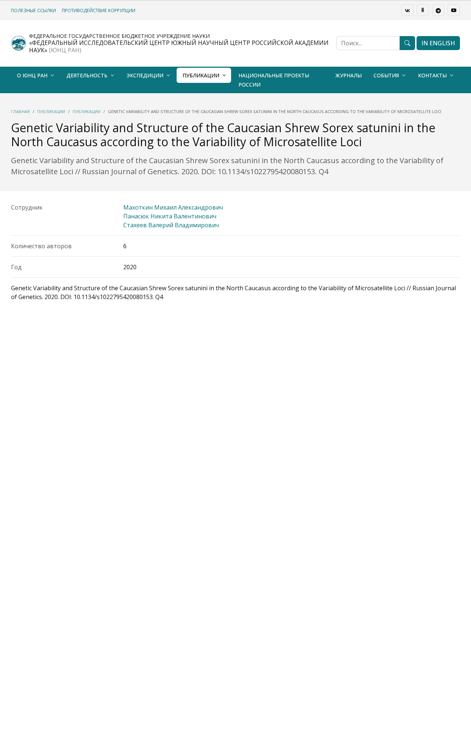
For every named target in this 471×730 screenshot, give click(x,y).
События (386, 75)
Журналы (348, 75)
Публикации (201, 75)
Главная (20, 111)
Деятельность (87, 75)
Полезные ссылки (33, 10)
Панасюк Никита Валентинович (169, 216)
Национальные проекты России (273, 80)
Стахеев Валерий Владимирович (171, 225)
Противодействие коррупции (98, 10)
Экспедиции (145, 75)
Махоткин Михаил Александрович (173, 207)
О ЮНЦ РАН (32, 75)
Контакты (432, 75)
